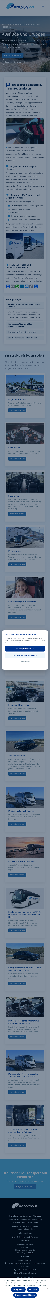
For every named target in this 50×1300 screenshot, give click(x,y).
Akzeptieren (18, 1289)
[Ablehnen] (47, 1289)
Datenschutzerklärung (25, 1295)
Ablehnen (33, 1289)
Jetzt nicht (25, 661)
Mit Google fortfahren (25, 649)
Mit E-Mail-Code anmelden (25, 655)
